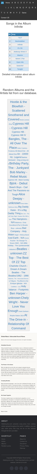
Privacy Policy (24, 446)
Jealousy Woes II (20, 52)
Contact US (5, 17)
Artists (3, 441)
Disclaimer (23, 444)
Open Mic (20, 62)
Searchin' (20, 66)
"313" (20, 38)
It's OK (20, 48)
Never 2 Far (20, 59)
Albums (3, 444)
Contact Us (23, 441)
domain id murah (21, 462)
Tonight (20, 69)
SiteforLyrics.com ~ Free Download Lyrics (16, 460)
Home (8, 2)
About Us (23, 439)
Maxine (20, 55)
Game (24, 12)
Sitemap (22, 448)
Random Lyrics (6, 446)
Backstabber (20, 41)
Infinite (20, 45)
